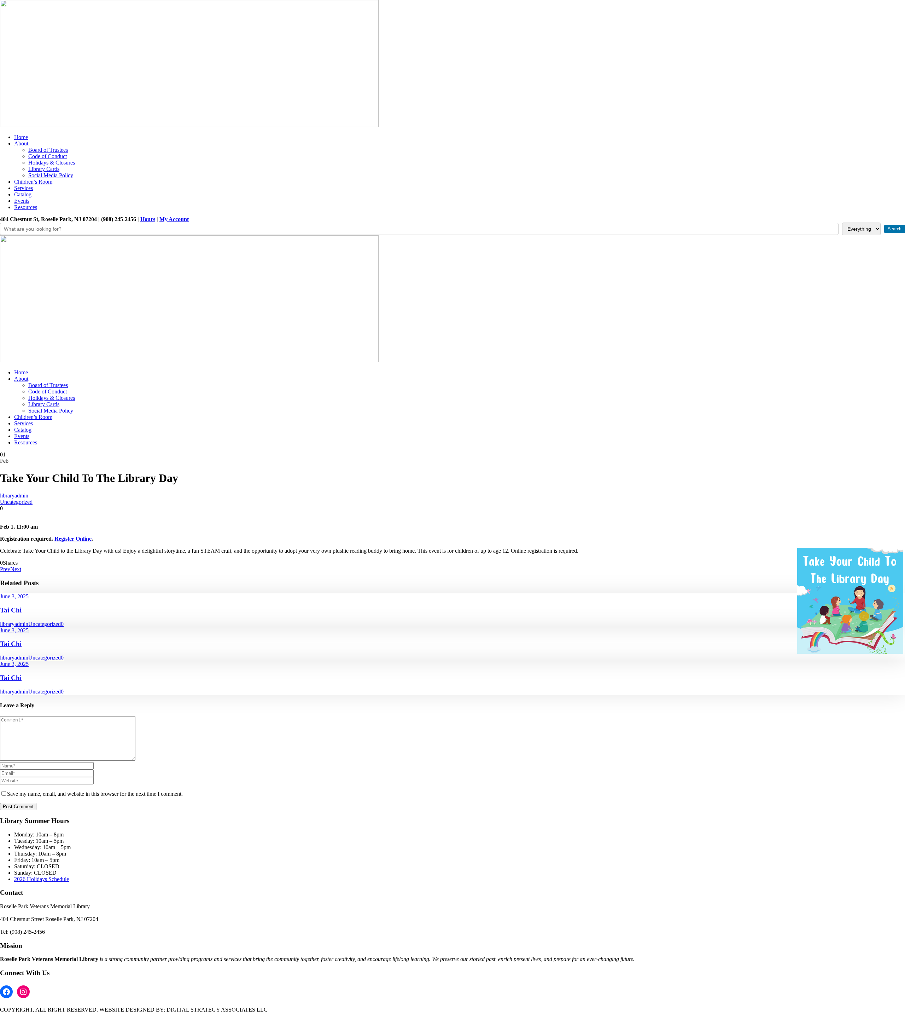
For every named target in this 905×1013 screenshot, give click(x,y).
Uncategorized (16, 502)
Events (21, 201)
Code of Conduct (47, 156)
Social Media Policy (50, 175)
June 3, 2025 (14, 596)
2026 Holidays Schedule (41, 879)
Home (21, 137)
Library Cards (43, 169)
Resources (25, 207)
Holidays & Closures (51, 163)
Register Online (73, 539)
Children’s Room (33, 182)
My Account (174, 219)
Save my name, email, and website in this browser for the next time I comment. (95, 794)
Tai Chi (11, 610)
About (21, 143)
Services (23, 188)
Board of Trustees (48, 150)
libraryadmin (14, 496)
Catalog (22, 194)
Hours (147, 219)
